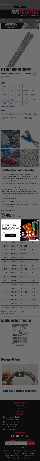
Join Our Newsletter (10, 235)
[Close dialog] (38, 221)
